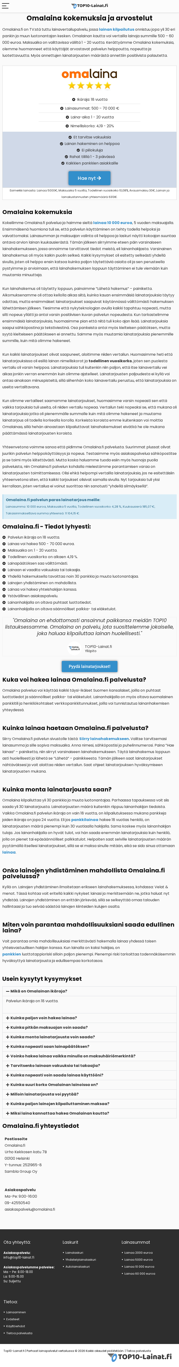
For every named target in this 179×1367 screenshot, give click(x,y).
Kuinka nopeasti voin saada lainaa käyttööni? (56, 1075)
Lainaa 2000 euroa (138, 1252)
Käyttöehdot (15, 1326)
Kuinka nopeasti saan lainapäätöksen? (49, 1046)
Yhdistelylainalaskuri (80, 1259)
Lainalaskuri (74, 1252)
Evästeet (12, 1319)
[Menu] (5, 6)
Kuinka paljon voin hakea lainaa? (43, 1018)
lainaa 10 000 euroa (112, 222)
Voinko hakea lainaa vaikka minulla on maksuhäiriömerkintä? (72, 1056)
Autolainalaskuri (77, 1266)
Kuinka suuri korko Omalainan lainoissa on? (54, 1084)
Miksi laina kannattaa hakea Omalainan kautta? (59, 1113)
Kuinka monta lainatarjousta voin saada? (52, 1037)
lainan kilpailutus (116, 29)
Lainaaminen (16, 1312)
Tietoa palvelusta (19, 1333)
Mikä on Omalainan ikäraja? (38, 991)
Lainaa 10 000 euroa (139, 1266)
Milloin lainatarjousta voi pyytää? (44, 1094)
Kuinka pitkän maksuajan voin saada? (49, 1027)
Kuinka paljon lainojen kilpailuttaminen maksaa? (59, 1103)
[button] (89, 991)
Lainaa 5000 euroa (138, 1259)
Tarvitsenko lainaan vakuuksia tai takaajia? (55, 1065)
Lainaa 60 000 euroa (139, 1273)
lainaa (9, 852)
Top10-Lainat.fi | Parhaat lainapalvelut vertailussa (38, 1351)
